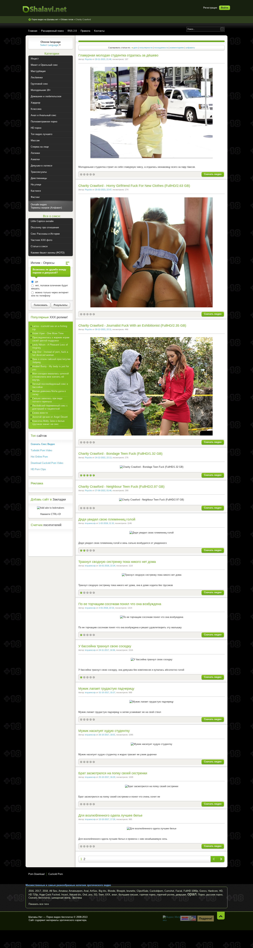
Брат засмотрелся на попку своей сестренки (112, 773)
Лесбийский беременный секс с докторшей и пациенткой (50, 407)
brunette (130, 890)
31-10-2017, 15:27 (107, 692)
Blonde (111, 890)
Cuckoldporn (156, 890)
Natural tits (75, 894)
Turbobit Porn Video (41, 450)
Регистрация (210, 7)
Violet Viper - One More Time (48, 333)
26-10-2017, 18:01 (107, 735)
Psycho (88, 59)
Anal (86, 890)
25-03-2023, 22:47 (103, 189)
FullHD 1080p (191, 890)
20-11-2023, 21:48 (103, 59)
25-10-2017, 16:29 (107, 777)
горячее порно (147, 894)
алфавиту (190, 47)
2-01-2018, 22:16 (106, 608)
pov (90, 894)
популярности (145, 47)
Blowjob (121, 890)
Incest (64, 894)
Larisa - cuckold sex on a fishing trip (49, 328)
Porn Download (36, 874)
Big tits (102, 890)
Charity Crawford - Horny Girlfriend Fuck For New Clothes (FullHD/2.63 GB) (134, 186)
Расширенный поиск (52, 30)
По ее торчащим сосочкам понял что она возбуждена (119, 604)
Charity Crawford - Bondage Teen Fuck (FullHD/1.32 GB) (120, 453)
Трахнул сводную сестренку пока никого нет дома (117, 562)
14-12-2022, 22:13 (103, 457)
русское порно (214, 894)
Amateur (63, 890)
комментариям (177, 47)
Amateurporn (75, 890)
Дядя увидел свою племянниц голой (106, 519)
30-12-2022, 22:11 (103, 329)
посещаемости (161, 47)
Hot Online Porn (39, 456)
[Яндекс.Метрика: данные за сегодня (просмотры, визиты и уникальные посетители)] (172, 918)
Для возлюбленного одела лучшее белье (110, 815)
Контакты (99, 30)
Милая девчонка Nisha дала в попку (49, 393)
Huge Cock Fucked (49, 894)
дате (135, 47)
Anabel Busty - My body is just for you (50, 368)
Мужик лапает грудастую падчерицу (106, 688)
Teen (101, 894)
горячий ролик (165, 894)
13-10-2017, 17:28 (107, 819)
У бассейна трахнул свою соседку (104, 646)
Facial (179, 890)
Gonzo (203, 890)
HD (220, 890)
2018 (45, 890)
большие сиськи (128, 894)
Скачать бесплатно (39, 897)
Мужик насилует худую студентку (104, 731)
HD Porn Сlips (38, 469)
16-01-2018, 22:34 (107, 566)
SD (95, 894)
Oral (85, 894)
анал (114, 894)
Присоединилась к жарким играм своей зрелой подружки (50, 339)
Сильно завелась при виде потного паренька (47, 400)
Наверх (221, 915)
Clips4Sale (142, 890)
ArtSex (93, 890)
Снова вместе (40, 412)
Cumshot (169, 890)
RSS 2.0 (72, 30)
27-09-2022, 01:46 (103, 490)
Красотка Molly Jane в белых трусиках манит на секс (48, 422)
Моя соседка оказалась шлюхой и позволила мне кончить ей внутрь (50, 376)
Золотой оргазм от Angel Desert (50, 416)
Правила (85, 30)
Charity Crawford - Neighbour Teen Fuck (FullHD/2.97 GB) (121, 486)
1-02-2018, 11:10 (106, 523)
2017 (38, 890)
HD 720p (33, 894)
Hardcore (213, 890)
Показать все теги (39, 904)
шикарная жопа (60, 897)
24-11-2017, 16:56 (107, 650)
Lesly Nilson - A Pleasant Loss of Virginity (50, 346)
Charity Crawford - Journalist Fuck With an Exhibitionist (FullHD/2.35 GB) (132, 325)
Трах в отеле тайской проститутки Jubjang (51, 361)
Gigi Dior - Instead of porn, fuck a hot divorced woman (50, 353)
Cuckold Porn (55, 874)
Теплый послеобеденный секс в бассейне (50, 385)
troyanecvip (90, 523)
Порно (201, 894)
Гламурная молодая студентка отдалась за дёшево (118, 55)
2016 (31, 890)
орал (192, 894)
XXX (107, 894)
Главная (32, 30)
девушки (181, 894)
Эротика (77, 897)
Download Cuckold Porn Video (47, 463)
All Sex (53, 890)
